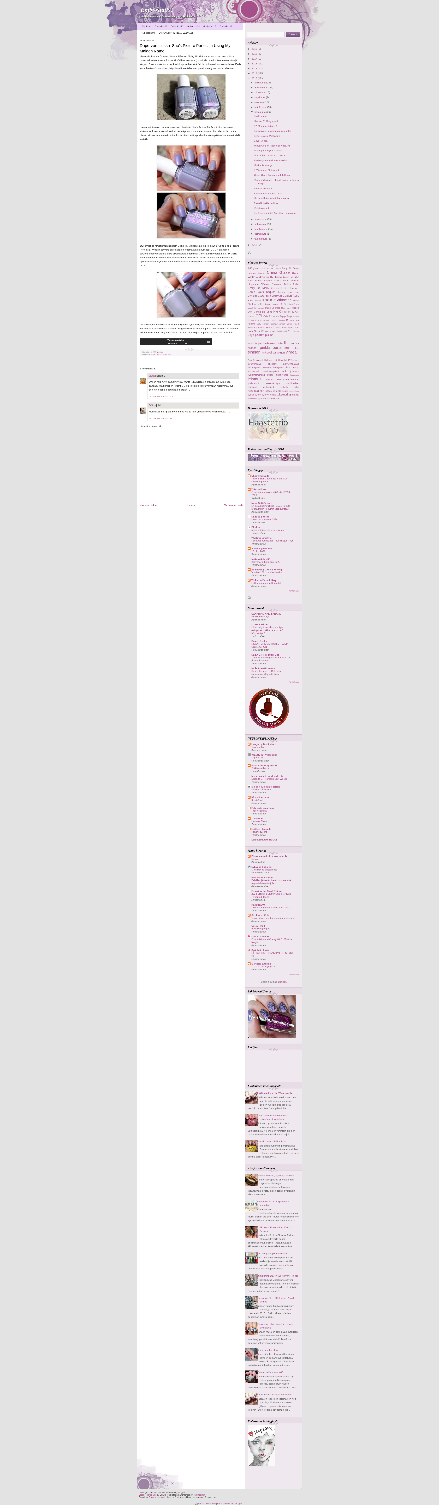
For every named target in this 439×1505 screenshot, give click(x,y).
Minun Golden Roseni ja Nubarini (272, 145)
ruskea (295, 348)
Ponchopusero (259, 832)
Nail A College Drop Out (265, 654)
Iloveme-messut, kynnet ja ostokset (276, 1175)
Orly (265, 316)
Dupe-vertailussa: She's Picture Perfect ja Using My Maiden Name (185, 48)
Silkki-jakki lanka (260, 768)
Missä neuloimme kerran (265, 786)
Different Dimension (271, 284)
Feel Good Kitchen (262, 877)
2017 (255, 58)
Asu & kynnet (255, 360)
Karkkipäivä (258, 904)
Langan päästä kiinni (263, 744)
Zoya (251, 335)
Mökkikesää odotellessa (264, 869)
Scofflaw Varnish (278, 324)
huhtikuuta (260, 224)
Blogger (282, 981)
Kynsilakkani (148, 32)
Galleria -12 (161, 26)
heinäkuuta (260, 107)
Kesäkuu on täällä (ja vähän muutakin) (275, 213)
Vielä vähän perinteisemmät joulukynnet (273, 918)
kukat (270, 375)
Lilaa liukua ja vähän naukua (269, 155)
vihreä (291, 352)
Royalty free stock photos (160, 1497)
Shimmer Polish (256, 327)
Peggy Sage (286, 316)
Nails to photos (260, 516)
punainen (281, 347)
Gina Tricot (293, 292)
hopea (258, 343)
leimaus (255, 379)
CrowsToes (288, 277)
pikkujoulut (268, 387)
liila (169, 354)
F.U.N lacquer (266, 292)
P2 (270, 316)
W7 (262, 331)
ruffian (268, 391)
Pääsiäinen (293, 360)
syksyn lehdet (269, 394)
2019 (255, 48)
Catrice (261, 273)
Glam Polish (264, 295)
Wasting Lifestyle (261, 538)
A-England (253, 268)
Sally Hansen (263, 324)
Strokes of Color (260, 915)
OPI (259, 316)
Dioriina (255, 527)
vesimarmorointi (271, 398)
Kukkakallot (281, 360)
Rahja (254, 859)
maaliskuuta (261, 229)
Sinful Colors (273, 327)
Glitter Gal (277, 296)
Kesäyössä (257, 800)
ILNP (265, 300)
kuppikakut (294, 375)
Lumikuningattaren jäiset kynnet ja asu (278, 1275)
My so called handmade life (267, 776)
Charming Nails (260, 475)
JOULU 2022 (258, 551)
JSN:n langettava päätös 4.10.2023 (270, 907)
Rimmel (281, 320)
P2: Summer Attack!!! (265, 126)
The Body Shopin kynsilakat (272, 1253)
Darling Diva (281, 280)
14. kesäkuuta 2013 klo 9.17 (160, 418)
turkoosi (267, 352)
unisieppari (257, 399)
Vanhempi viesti (233, 505)
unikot (250, 399)
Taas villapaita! (259, 810)
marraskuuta (261, 87)
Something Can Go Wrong (266, 569)
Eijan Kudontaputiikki (264, 765)
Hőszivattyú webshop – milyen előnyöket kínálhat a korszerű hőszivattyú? (267, 630)
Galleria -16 (226, 26)
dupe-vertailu (156, 354)
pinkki (265, 347)
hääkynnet (278, 367)
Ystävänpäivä (254, 364)
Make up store (272, 308)
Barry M (286, 268)
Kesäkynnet (260, 116)
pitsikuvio (284, 387)
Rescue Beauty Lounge (266, 320)
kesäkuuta (260, 112)
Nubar (251, 316)
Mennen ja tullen (261, 963)
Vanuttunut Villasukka (264, 754)
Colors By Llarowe (272, 277)
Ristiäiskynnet (261, 208)
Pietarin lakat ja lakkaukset (271, 1141)
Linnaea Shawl (259, 821)
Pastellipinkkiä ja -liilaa (266, 203)
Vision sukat (257, 747)
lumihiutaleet (292, 383)
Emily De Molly (258, 288)
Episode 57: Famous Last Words (269, 779)
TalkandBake (258, 489)
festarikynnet (254, 367)
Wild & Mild (282, 331)
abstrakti (272, 364)
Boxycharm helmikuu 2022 (265, 562)
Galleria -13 (177, 26)
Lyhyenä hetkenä (261, 867)
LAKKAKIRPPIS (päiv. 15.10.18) (175, 32)
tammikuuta (261, 238)
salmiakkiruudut (280, 391)
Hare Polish (254, 300)
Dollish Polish (291, 284)
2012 (255, 244)
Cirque (295, 273)
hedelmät (267, 368)
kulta (279, 343)
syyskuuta (260, 97)
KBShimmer (280, 300)
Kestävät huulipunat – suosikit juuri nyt (272, 540)
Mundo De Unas (262, 311)
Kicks (256, 304)
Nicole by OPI (291, 311)
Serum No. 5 (293, 324)
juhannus (294, 371)
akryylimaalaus (291, 363)
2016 (255, 63)
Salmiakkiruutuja (263, 188)
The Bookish (199, 1495)
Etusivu (191, 505)
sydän (251, 394)
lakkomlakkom (259, 624)
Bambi (152, 375)
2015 (255, 68)
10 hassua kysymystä (263, 966)
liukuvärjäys (272, 383)
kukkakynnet (281, 375)
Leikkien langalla (261, 829)
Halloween (269, 360)
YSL (289, 331)
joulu (284, 371)
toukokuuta (260, 219)
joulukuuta (260, 82)
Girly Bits (252, 296)
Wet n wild (270, 331)
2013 (255, 78)
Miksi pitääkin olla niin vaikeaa (267, 530)
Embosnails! (157, 9)
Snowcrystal (287, 327)
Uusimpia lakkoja (263, 165)
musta (295, 343)
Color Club (255, 276)
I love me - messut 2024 (264, 519)
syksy (258, 394)
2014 (255, 73)
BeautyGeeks (259, 641)
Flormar (281, 292)
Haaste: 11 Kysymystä (266, 121)
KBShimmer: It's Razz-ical (268, 193)
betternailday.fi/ (260, 559)
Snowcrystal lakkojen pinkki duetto (272, 131)
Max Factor (286, 308)
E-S (151, 405)
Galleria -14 (193, 26)
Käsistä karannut (261, 797)
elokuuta (259, 102)
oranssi (252, 348)
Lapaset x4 (257, 757)
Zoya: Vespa (261, 140)
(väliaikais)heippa (260, 928)
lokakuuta (260, 92)
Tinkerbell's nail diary (263, 580)
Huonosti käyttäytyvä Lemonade (271, 198)
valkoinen (279, 352)
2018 (255, 53)
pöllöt (296, 387)
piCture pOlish (264, 335)
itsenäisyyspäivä (270, 371)
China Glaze (278, 272)
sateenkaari (294, 391)
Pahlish (276, 316)
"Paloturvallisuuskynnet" (270, 1372)
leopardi (270, 379)
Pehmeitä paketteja (262, 808)
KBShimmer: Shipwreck (266, 170)
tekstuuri (282, 394)
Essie (165, 354)
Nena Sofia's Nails (261, 503)
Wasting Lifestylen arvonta (268, 150)
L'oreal (275, 304)
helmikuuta (260, 233)
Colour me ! (258, 925)
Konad (268, 304)
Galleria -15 (209, 26)
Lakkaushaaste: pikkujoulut (266, 583)
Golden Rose (291, 295)
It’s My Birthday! (260, 616)
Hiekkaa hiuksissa (261, 789)
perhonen (252, 387)
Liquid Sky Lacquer (256, 308)
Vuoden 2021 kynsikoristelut (266, 572)
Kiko (261, 304)
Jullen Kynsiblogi (261, 548)
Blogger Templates (147, 1495)
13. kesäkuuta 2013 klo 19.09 (161, 396)
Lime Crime (293, 304)
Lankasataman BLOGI (264, 839)
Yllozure (296, 331)
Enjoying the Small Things (266, 891)
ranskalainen (256, 390)
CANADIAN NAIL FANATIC (266, 613)
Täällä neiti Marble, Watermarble (274, 1093)
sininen (254, 352)
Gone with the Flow (267, 1350)
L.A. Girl (283, 304)
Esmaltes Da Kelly (279, 288)
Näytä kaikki (294, 591)
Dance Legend (263, 280)
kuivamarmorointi (256, 375)
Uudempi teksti (148, 505)
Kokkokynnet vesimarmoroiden (270, 160)
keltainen (269, 343)
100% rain (257, 818)
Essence (294, 288)
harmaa (251, 344)
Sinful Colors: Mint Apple (267, 136)
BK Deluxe (276, 268)
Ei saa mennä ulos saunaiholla (269, 856)
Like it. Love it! (260, 936)
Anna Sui (265, 268)
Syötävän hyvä (260, 950)
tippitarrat (294, 394)
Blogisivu (146, 26)
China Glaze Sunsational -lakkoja (272, 175)
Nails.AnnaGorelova (263, 668)
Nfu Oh (278, 311)
